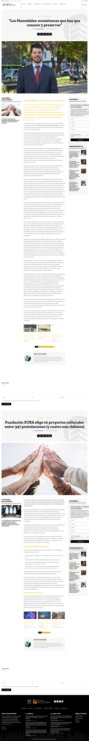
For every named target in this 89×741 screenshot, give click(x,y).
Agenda (71, 169)
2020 (39, 16)
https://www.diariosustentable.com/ (40, 355)
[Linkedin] (50, 34)
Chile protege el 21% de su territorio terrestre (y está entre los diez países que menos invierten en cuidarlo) (61, 724)
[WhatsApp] (47, 34)
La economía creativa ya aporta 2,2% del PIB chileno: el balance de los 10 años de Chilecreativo (74, 164)
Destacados (4, 117)
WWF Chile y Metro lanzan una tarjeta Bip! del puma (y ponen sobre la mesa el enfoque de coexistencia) (61, 717)
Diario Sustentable (39, 29)
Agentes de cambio (54, 720)
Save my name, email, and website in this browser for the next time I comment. (21, 400)
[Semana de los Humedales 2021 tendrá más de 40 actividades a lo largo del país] (44, 328)
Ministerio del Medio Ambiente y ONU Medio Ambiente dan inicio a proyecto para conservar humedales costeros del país (30, 336)
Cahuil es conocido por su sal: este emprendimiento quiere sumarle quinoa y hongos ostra (74, 154)
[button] (21, 6)
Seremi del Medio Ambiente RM (46, 346)
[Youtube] (86, 1)
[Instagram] (83, 1)
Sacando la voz (47, 16)
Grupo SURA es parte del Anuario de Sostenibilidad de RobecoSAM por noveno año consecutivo (22, 375)
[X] (85, 1)
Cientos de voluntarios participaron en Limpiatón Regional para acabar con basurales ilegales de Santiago (57, 336)
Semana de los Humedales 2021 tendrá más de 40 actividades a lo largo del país (44, 335)
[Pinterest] (44, 34)
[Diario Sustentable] (29, 358)
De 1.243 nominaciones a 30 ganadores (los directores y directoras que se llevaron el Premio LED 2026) (60, 730)
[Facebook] (82, 1)
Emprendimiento (72, 150)
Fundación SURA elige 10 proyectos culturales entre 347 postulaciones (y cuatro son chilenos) (10, 121)
